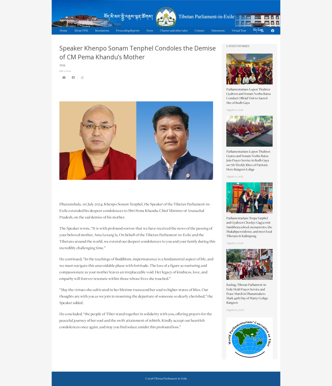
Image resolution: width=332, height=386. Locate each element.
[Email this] (64, 77)
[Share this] (73, 77)
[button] (262, 30)
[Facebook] (273, 31)
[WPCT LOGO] (249, 338)
